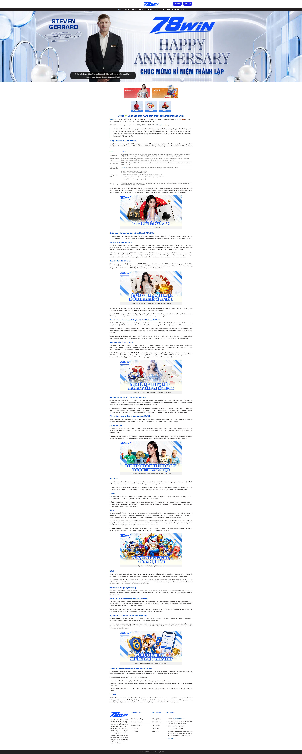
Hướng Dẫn (175, 9)
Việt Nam (182, 119)
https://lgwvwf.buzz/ (163, 125)
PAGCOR (123, 167)
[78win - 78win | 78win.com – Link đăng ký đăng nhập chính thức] (151, 3)
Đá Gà (134, 9)
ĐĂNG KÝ (177, 3)
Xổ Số (156, 9)
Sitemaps (170, 738)
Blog (182, 9)
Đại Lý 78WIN (166, 9)
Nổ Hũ (141, 9)
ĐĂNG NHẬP (188, 3)
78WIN (120, 9)
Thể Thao (148, 9)
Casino (127, 9)
